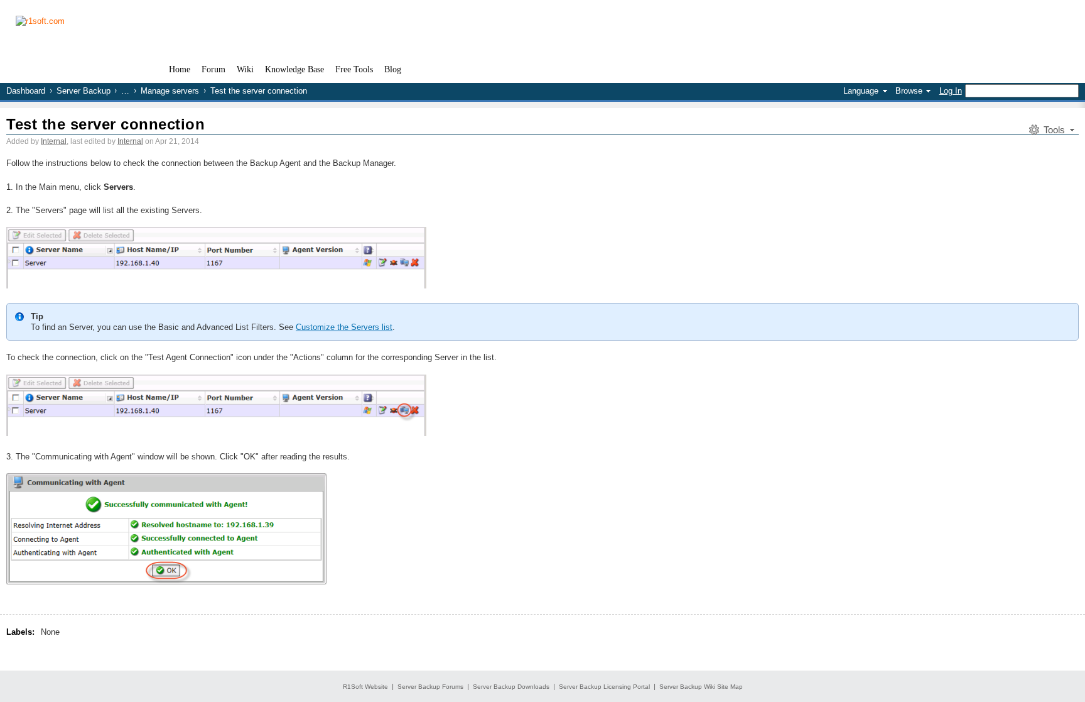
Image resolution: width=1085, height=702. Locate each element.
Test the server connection (105, 124)
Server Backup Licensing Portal (604, 686)
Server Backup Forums (430, 686)
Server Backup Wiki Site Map (701, 686)
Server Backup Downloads (511, 686)
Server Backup (84, 91)
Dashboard (25, 91)
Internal (54, 141)
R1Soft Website (365, 686)
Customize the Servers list (344, 327)
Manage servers (170, 91)
